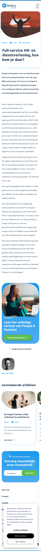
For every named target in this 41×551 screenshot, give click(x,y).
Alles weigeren (20, 541)
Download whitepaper (16, 337)
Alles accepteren (20, 536)
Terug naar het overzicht (21, 349)
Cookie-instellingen (20, 530)
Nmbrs (4, 43)
